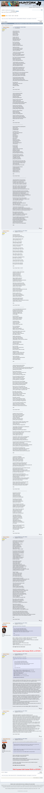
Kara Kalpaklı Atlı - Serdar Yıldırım (20, 27)
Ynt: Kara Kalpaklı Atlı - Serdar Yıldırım (21, 230)
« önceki (39, 20)
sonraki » (41, 20)
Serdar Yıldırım (6, 27)
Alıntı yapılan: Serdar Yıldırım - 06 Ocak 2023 (20, 658)
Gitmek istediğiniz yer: (36, 777)
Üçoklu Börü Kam (6, 623)
